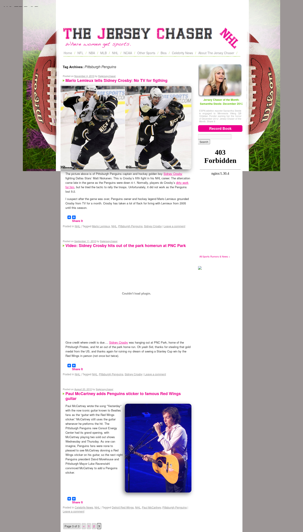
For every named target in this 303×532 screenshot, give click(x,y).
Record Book (220, 128)
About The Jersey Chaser (216, 53)
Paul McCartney (151, 507)
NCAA (128, 53)
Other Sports (146, 53)
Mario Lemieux (101, 226)
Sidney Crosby (172, 174)
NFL (80, 53)
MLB (103, 53)
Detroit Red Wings (123, 507)
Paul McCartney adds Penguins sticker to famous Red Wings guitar (123, 396)
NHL (115, 53)
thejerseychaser (107, 76)
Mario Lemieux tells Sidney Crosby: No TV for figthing (116, 80)
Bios (164, 53)
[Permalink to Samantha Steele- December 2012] (220, 79)
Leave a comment (174, 226)
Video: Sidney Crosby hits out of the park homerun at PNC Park (125, 245)
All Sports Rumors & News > (214, 256)
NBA (92, 53)
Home (68, 53)
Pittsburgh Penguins (130, 226)
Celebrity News (182, 53)
